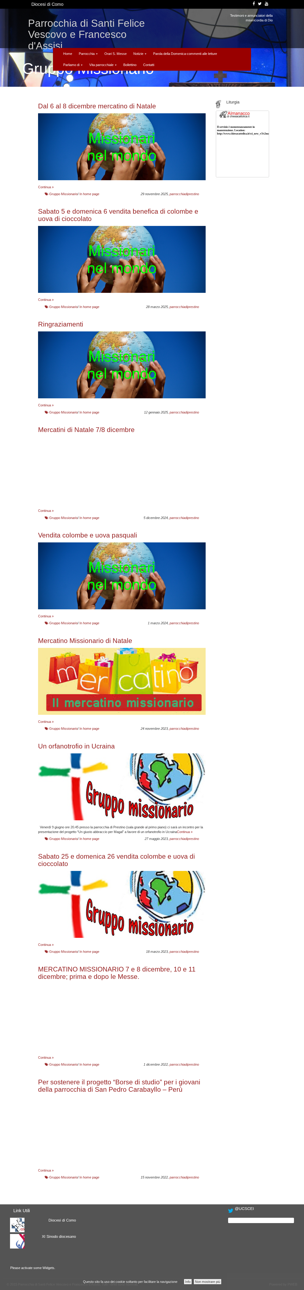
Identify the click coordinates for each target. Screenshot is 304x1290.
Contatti (148, 65)
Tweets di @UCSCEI (243, 1220)
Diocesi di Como (47, 4)
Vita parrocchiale (101, 65)
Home (67, 54)
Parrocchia (87, 54)
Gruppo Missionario (63, 194)
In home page (89, 194)
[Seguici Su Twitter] (260, 4)
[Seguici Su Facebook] (254, 4)
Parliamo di (71, 65)
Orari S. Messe (115, 54)
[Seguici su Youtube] (266, 4)
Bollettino (129, 65)
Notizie (138, 54)
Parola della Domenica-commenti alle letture (185, 54)
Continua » (46, 187)
